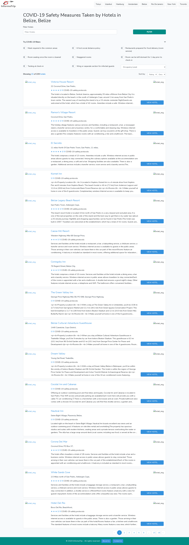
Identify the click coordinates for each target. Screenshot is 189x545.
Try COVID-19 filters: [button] (32, 42)
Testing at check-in (36, 66)
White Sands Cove (60, 472)
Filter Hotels (28, 27)
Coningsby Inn (58, 261)
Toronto (183, 4)
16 (159, 532)
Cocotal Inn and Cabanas (63, 384)
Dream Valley (58, 353)
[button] (165, 41)
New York (172, 4)
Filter (149, 32)
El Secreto (56, 143)
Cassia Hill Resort (60, 231)
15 (154, 532)
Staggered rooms (84, 57)
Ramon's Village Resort (63, 112)
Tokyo (98, 4)
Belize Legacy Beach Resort (65, 200)
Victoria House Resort (62, 81)
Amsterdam (133, 4)
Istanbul (108, 4)
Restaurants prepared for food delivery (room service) (144, 49)
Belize (144, 4)
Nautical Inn (57, 411)
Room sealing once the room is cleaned (44, 57)
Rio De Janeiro (157, 4)
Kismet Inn (56, 173)
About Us (106, 541)
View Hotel (152, 102)
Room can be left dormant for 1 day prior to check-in (143, 58)
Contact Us (118, 541)
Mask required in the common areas (42, 48)
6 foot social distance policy (88, 48)
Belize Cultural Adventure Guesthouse (71, 323)
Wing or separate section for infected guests (95, 66)
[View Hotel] (30, 82)
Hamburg (120, 4)
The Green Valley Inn (62, 292)
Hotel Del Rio (58, 503)
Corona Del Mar (59, 441)
